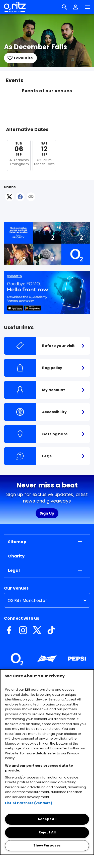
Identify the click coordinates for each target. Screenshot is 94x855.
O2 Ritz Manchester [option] (27, 600)
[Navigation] (87, 7)
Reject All (47, 832)
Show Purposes (47, 845)
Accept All (47, 819)
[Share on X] (9, 200)
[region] (47, 762)
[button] (75, 7)
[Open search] (64, 7)
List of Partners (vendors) (28, 803)
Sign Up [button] (47, 513)
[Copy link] (31, 197)
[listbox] (47, 600)
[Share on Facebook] (20, 200)
